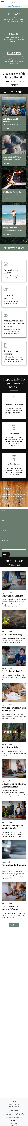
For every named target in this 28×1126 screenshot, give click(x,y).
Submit (5, 554)
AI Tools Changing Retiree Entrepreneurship (14, 785)
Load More (14, 925)
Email (3, 520)
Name (4, 510)
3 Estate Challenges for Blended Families (12, 827)
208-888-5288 (15, 1104)
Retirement (14, 1123)
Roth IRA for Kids (10, 747)
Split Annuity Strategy (12, 634)
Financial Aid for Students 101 (14, 866)
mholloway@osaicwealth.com (14, 1117)
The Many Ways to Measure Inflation (10, 908)
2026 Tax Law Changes (12, 595)
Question (5, 540)
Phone (4, 530)
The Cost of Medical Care (13, 671)
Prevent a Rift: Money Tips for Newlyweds (14, 709)
